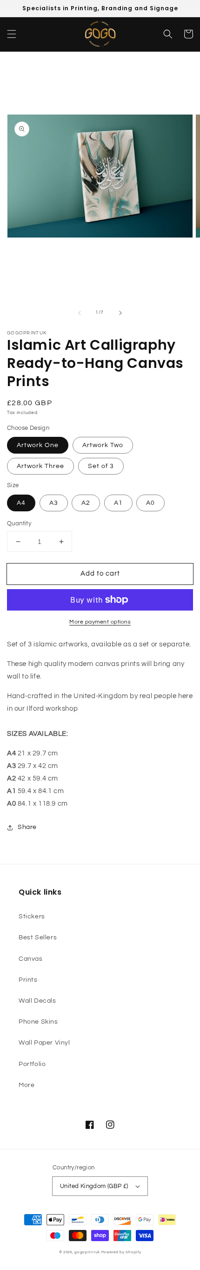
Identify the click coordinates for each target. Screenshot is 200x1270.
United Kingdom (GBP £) (94, 1186)
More (26, 1085)
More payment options (100, 622)
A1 (118, 503)
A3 (53, 503)
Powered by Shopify (121, 1252)
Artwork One (38, 445)
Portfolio (32, 1064)
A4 (21, 503)
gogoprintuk (87, 1252)
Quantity (19, 523)
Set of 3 (101, 466)
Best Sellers (38, 937)
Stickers (32, 916)
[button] (11, 34)
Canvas (31, 959)
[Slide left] (79, 313)
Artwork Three (40, 466)
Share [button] (27, 827)
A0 (150, 503)
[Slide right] (120, 313)
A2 (85, 503)
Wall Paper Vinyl (44, 1042)
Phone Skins (38, 1022)
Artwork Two (102, 445)
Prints (28, 980)
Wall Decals (37, 1001)
